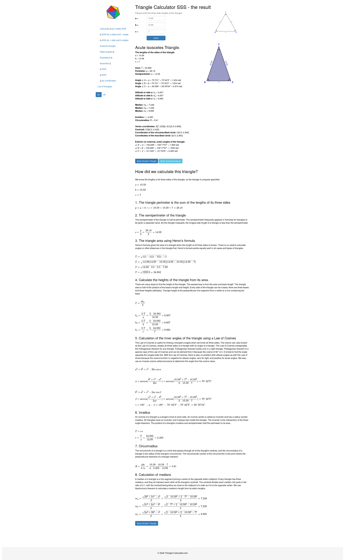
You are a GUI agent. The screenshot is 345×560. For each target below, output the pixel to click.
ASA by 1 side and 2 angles (114, 40)
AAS (103, 74)
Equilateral (106, 57)
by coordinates (108, 80)
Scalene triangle (107, 45)
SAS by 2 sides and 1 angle (114, 34)
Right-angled (107, 51)
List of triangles (105, 86)
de (104, 94)
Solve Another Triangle (146, 161)
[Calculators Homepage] (113, 12)
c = (136, 31)
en (98, 94)
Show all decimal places (170, 161)
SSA (103, 69)
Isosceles (105, 63)
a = (136, 18)
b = (136, 24)
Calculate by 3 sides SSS (113, 28)
